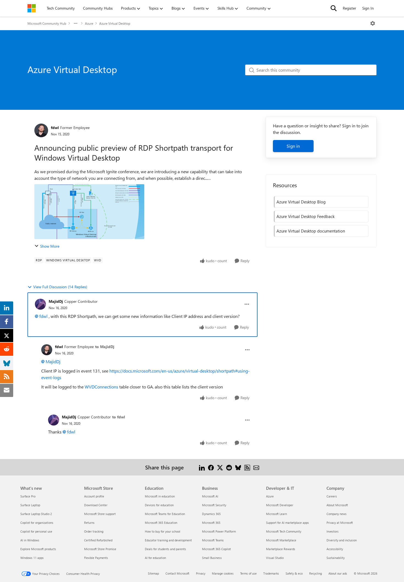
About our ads (337, 573)
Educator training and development (168, 540)
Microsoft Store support (100, 514)
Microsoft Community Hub (46, 23)
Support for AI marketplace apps (287, 523)
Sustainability (335, 558)
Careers (331, 496)
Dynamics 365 (211, 514)
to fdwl (118, 416)
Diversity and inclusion (341, 540)
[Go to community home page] (31, 8)
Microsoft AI (210, 496)
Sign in (293, 146)
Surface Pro (27, 496)
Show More (49, 246)
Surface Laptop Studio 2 (36, 514)
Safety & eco (294, 573)
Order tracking (93, 531)
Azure (89, 23)
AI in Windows (29, 540)
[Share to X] (220, 467)
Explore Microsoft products (38, 549)
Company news (336, 514)
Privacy (200, 573)
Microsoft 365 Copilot (216, 549)
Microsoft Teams (213, 540)
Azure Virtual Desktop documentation (310, 231)
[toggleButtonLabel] (373, 23)
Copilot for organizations (36, 523)
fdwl (55, 127)
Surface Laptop (30, 505)
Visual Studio (275, 558)
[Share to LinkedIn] (202, 467)
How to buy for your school (162, 531)
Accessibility (334, 549)
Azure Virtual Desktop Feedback (305, 216)
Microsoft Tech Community (283, 531)
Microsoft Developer (279, 505)
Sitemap (153, 573)
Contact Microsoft (177, 573)
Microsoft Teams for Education (165, 514)
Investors (332, 531)
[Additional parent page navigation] (75, 23)
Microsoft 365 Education (161, 523)
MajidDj (56, 301)
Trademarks (271, 573)
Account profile (94, 496)
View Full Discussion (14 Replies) (60, 286)
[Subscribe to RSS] (247, 467)
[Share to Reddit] (229, 467)
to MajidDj (104, 346)
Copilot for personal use (36, 531)
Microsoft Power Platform (219, 531)
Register (349, 8)
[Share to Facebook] (211, 467)
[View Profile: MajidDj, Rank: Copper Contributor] (40, 304)
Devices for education (159, 505)
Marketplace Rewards (280, 549)
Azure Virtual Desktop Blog (301, 202)
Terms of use (248, 573)
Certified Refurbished (98, 540)
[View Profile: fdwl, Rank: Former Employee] (41, 130)
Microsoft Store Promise (100, 549)
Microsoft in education (160, 496)
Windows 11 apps (32, 558)
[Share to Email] (256, 467)
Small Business (212, 558)
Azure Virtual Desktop (114, 23)
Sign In (368, 8)
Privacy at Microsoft (339, 523)
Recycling (315, 573)
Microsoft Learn (276, 514)
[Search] (333, 8)
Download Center (95, 505)
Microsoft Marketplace (281, 540)
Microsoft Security (214, 505)
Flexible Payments (96, 558)
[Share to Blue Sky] (238, 467)
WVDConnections (101, 387)
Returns (89, 523)
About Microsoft (337, 505)
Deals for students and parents (165, 549)
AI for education (155, 558)
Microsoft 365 (211, 523)
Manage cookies (223, 573)
